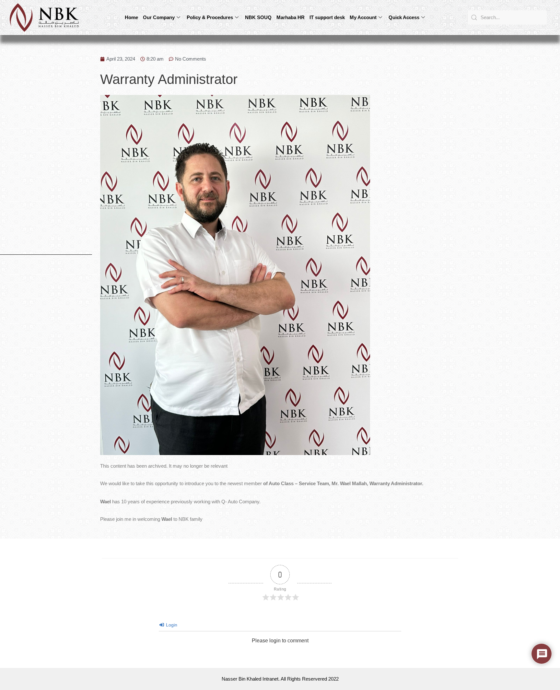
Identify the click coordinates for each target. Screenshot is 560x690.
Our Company (159, 17)
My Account (363, 17)
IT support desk (327, 17)
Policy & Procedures (210, 17)
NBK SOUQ (258, 17)
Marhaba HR (290, 17)
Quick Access (404, 17)
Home (131, 17)
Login (171, 624)
